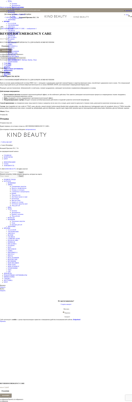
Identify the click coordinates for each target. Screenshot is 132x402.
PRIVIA (10, 49)
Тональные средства (18, 14)
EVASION (11, 39)
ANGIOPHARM (13, 25)
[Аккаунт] (94, 17)
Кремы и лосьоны (17, 7)
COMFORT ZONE (14, 32)
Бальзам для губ (17, 18)
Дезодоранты (16, 5)
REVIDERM (12, 55)
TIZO (9, 63)
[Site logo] (56, 18)
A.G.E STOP (12, 23)
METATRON (12, 42)
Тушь (13, 16)
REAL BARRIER (13, 51)
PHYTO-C (11, 48)
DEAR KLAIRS (13, 34)
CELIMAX (11, 30)
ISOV (9, 41)
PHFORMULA (12, 46)
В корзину (5, 395)
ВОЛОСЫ (11, 10)
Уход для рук (16, 9)
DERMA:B (11, 36)
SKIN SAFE (12, 58)
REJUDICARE (12, 53)
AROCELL (11, 27)
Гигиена (14, 3)
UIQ (9, 65)
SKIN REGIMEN (13, 56)
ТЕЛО (10, 1)
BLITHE (10, 29)
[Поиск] (97, 17)
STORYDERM (12, 62)
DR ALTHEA (12, 37)
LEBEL (10, 44)
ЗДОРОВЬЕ (12, 19)
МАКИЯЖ (11, 12)
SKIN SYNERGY (13, 60)
